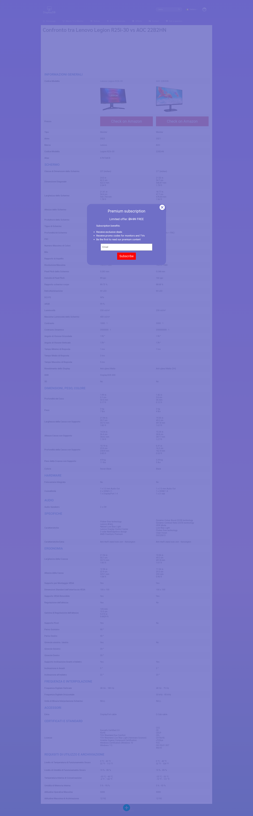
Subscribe (126, 256)
